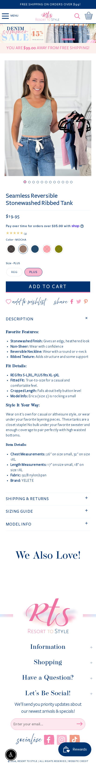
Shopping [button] (48, 662)
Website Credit (78, 761)
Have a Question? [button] (48, 677)
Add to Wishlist (28, 302)
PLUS (33, 272)
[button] (78, 16)
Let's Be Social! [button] (48, 693)
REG (14, 272)
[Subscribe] (79, 723)
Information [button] (47, 646)
